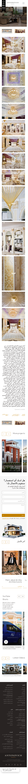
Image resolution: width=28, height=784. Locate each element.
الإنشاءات (23, 689)
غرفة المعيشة (10, 723)
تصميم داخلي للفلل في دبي (7, 734)
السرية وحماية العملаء (20, 698)
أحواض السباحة (22, 738)
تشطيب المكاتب (22, 715)
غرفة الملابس (10, 715)
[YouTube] (6, 764)
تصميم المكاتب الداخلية (8, 701)
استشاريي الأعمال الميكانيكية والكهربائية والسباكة (20, 720)
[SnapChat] (15, 764)
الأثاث (11, 709)
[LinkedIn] (18, 764)
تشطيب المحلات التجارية (20, 717)
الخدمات (11, 732)
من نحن (23, 687)
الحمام (11, 721)
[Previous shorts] (19, 596)
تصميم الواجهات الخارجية (8, 691)
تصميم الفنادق (10, 693)
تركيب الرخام (22, 727)
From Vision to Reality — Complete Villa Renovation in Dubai (12, 648)
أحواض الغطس (22, 745)
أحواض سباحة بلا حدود (21, 743)
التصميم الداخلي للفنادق (8, 748)
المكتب (11, 717)
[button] (4, 434)
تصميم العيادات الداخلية (8, 703)
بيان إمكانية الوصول (21, 705)
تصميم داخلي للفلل (9, 687)
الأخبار (23, 691)
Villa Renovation (9, 697)
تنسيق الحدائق (22, 732)
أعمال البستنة (22, 736)
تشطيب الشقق (22, 713)
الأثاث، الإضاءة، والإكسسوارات (10, 741)
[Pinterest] (20, 764)
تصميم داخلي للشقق (9, 689)
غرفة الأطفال (10, 719)
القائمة (23, 685)
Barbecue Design (21, 723)
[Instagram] (9, 764)
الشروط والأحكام (21, 700)
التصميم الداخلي (9, 685)
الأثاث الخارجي (10, 713)
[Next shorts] (22, 596)
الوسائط (23, 693)
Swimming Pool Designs (20, 740)
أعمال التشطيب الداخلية (20, 709)
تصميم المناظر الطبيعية (20, 734)
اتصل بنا (23, 694)
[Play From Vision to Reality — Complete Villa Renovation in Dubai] (12, 628)
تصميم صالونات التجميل (8, 699)
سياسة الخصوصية (5, 518)
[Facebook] (12, 764)
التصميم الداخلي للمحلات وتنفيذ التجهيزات (8, 695)
